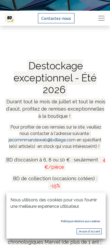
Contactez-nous (56, 18)
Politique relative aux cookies (80, 221)
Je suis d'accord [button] (89, 231)
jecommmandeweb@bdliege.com (42, 139)
